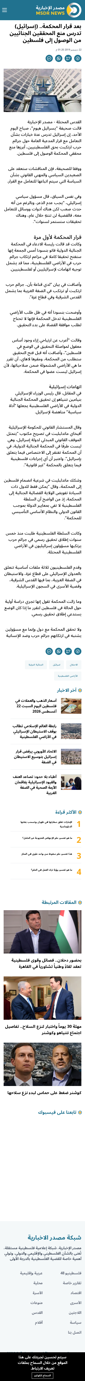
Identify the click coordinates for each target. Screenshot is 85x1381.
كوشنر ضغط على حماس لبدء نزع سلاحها (44, 1092)
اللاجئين (75, 1312)
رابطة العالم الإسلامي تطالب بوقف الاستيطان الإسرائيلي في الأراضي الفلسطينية (34, 731)
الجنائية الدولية (36, 664)
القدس (37, 1312)
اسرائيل (56, 664)
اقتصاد (75, 1293)
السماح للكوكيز (42, 1375)
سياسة (75, 1322)
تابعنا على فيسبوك (57, 1112)
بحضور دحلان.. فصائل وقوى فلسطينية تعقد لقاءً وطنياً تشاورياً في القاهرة (46, 963)
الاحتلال (74, 664)
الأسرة (38, 1293)
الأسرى (75, 1303)
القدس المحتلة (68, 122)
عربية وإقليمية (31, 1273)
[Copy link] (49, 58)
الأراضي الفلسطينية (68, 676)
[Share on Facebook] (77, 58)
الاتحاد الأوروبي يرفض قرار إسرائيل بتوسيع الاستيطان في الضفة (35, 757)
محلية (38, 1283)
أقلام (39, 1322)
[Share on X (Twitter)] (68, 58)
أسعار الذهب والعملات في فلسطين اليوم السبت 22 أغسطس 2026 (35, 706)
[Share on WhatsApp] (58, 58)
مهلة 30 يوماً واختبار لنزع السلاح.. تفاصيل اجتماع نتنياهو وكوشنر (43, 1029)
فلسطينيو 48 (70, 1273)
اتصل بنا (74, 1332)
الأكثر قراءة (65, 812)
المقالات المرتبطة (59, 902)
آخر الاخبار (66, 690)
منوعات (36, 1303)
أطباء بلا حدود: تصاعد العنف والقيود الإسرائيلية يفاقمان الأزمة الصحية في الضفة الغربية (34, 785)
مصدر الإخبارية (40, 122)
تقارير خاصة (72, 1283)
